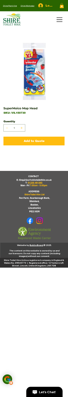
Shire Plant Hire (10, 5)
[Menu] (59, 20)
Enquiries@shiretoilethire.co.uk (35, 180)
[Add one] (21, 128)
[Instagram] (39, 220)
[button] (62, 5)
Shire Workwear (27, 5)
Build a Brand (36, 245)
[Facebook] (30, 220)
